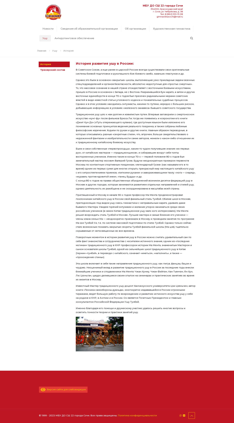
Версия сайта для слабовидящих (66, 389)
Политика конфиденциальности (137, 415)
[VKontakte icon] (184, 415)
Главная (41, 50)
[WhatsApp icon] (180, 415)
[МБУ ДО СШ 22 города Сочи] (53, 12)
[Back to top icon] (191, 415)
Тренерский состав (52, 69)
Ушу (54, 50)
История (45, 64)
